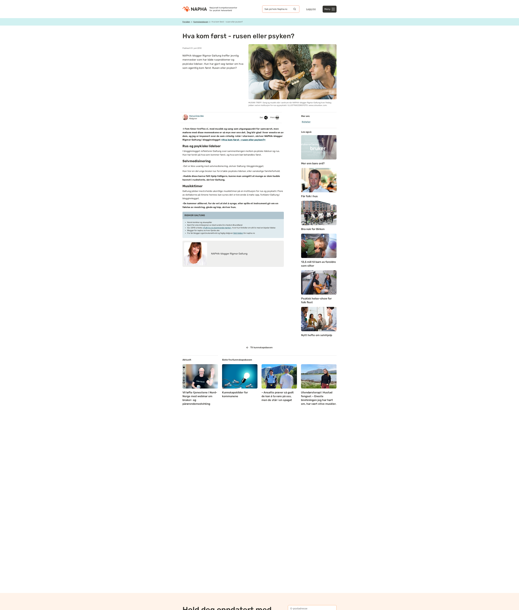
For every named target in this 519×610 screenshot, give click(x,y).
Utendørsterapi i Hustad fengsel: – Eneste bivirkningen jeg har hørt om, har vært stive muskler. (318, 398)
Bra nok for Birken (313, 229)
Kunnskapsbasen (200, 22)
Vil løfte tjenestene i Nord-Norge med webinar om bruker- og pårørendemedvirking (199, 398)
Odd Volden (238, 233)
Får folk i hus (309, 196)
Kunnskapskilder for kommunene (235, 394)
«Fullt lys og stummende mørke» (217, 228)
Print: (272, 117)
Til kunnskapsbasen (261, 347)
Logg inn (311, 9)
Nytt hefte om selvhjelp (316, 335)
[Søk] (294, 9)
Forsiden (186, 22)
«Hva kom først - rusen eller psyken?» (243, 139)
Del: (262, 117)
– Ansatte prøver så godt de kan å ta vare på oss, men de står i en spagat (278, 396)
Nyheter (306, 121)
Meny (327, 9)
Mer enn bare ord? (313, 163)
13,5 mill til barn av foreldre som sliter (318, 263)
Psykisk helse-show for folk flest (316, 300)
